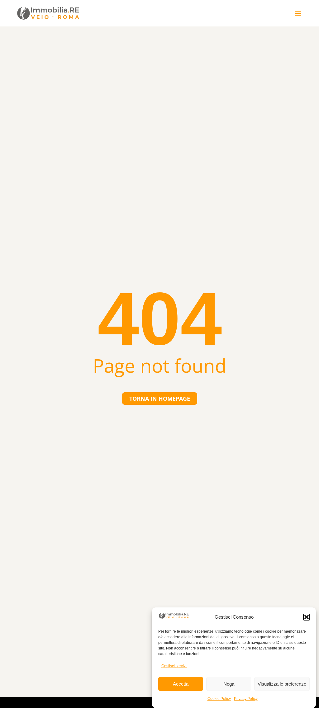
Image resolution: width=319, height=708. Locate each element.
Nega (228, 684)
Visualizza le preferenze (282, 684)
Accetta (180, 684)
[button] (306, 617)
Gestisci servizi (174, 666)
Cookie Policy (219, 698)
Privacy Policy (246, 698)
